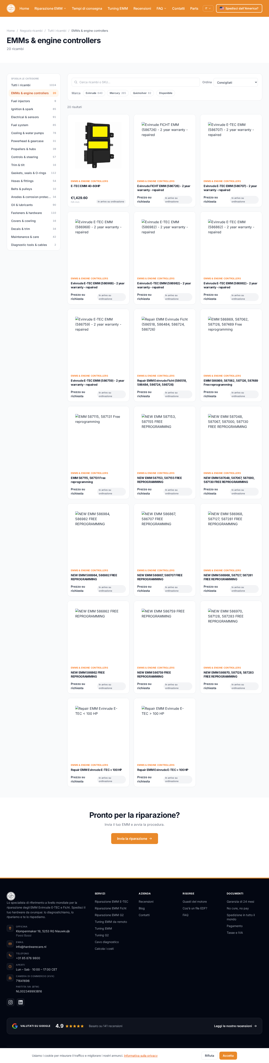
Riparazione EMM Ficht (111, 908)
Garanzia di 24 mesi (240, 901)
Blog (142, 908)
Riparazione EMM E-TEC (111, 901)
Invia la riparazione (132, 838)
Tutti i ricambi (57, 30)
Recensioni (142, 8)
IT (206, 8)
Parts (194, 8)
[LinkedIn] (20, 1002)
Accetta (228, 1055)
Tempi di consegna (87, 8)
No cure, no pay (238, 908)
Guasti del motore (195, 901)
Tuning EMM (118, 8)
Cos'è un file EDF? (195, 908)
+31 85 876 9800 (28, 958)
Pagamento (235, 926)
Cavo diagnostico (107, 942)
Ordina (207, 82)
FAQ (160, 8)
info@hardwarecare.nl (31, 946)
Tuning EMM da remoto (111, 921)
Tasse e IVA (235, 932)
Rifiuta (209, 1055)
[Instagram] (10, 1002)
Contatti (178, 8)
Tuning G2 (102, 935)
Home (24, 8)
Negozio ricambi (31, 30)
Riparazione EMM (48, 8)
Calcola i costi (104, 948)
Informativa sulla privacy (141, 1055)
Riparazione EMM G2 (109, 915)
